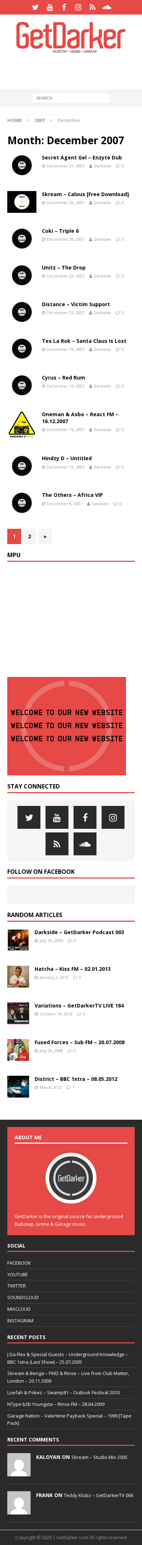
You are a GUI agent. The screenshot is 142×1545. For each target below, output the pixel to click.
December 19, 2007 (65, 349)
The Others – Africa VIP (72, 494)
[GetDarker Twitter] (35, 7)
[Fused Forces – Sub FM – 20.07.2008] (18, 1050)
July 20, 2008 (51, 1050)
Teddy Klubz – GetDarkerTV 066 (98, 1495)
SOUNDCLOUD (23, 1297)
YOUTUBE (17, 1274)
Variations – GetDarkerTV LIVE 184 (79, 1005)
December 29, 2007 (65, 202)
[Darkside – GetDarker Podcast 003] (18, 940)
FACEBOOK (19, 1263)
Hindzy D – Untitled (67, 458)
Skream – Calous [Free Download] (85, 194)
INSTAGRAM (20, 1320)
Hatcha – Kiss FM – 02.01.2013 (73, 968)
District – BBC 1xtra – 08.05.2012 (76, 1078)
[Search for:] (71, 97)
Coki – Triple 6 (60, 230)
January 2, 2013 (54, 977)
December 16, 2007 (65, 386)
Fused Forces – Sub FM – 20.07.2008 (80, 1042)
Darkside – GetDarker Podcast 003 (79, 932)
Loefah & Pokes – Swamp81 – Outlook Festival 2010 (63, 1392)
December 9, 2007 (64, 503)
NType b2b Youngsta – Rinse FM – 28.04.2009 (55, 1404)
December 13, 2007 (65, 467)
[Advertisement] (74, 71)
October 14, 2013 (56, 1014)
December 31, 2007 (65, 166)
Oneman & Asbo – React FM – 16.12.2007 (80, 417)
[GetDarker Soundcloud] (106, 7)
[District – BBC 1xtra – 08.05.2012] (18, 1087)
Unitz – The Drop (64, 267)
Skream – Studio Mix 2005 (99, 1457)
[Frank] (19, 1511)
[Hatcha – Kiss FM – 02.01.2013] (18, 977)
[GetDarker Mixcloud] (92, 7)
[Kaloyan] (19, 1472)
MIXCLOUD (19, 1309)
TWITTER (16, 1285)
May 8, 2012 (51, 1087)
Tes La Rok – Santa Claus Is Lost (84, 340)
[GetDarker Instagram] (78, 7)
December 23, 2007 (65, 276)
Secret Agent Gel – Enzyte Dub (82, 157)
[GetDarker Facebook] (64, 7)
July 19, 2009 (51, 940)
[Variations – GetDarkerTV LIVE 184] (18, 1013)
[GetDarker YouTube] (49, 7)
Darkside (102, 166)
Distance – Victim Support (76, 304)
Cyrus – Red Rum (63, 377)
